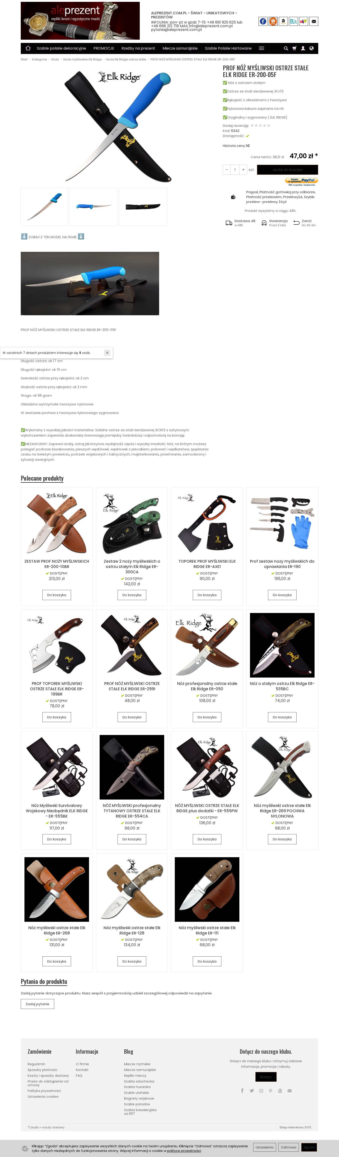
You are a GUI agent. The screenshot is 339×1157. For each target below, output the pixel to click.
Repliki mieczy (135, 1075)
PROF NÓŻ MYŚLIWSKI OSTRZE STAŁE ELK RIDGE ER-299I (132, 686)
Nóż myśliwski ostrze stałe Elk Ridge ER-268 (56, 930)
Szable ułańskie (136, 1092)
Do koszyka (56, 594)
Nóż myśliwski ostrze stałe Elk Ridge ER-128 (132, 930)
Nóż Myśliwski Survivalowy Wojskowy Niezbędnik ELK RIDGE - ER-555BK (57, 811)
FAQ (79, 1075)
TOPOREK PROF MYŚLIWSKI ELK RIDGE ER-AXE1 (207, 564)
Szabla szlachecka (139, 1081)
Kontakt (82, 1070)
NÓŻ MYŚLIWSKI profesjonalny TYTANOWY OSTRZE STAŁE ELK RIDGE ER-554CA (132, 811)
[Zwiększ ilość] (227, 170)
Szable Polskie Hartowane (228, 48)
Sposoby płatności (42, 1070)
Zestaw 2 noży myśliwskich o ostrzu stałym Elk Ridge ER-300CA (132, 567)
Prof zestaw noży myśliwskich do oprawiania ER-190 (282, 564)
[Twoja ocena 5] (269, 125)
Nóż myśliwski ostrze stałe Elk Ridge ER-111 (207, 930)
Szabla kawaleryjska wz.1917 (140, 1112)
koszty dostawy (54, 1127)
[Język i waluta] (311, 48)
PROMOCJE (103, 48)
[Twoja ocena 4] (264, 125)
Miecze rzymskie (137, 1064)
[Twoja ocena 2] (256, 125)
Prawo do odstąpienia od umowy (48, 1083)
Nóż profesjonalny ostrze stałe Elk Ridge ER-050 (207, 686)
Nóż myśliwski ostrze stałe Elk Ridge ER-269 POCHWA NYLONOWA (282, 811)
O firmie (82, 1064)
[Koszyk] (294, 48)
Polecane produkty (42, 478)
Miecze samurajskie (180, 48)
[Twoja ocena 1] (252, 125)
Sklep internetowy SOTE (295, 1127)
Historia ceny (234, 145)
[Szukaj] (286, 48)
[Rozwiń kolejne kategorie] (261, 48)
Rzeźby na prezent (138, 48)
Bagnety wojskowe (139, 1098)
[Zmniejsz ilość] (243, 170)
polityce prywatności (184, 1150)
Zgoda (309, 1147)
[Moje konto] (303, 48)
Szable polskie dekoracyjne (61, 48)
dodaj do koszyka (288, 169)
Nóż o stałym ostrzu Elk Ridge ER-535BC (282, 686)
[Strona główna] (80, 21)
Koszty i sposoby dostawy (48, 1075)
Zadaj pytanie (37, 1004)
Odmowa (288, 1147)
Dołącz (266, 1076)
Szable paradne (137, 1104)
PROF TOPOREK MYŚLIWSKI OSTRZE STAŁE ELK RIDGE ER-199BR (57, 689)
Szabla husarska (137, 1087)
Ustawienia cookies (43, 1096)
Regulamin (36, 1064)
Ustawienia (265, 1147)
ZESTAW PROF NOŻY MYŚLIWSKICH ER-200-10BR (56, 564)
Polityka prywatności (44, 1091)
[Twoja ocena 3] (260, 125)
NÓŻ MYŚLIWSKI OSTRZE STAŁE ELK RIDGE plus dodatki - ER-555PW (207, 808)
